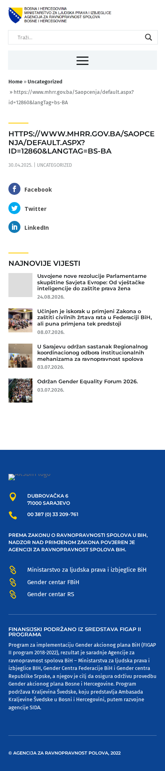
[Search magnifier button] (148, 37)
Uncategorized (54, 165)
